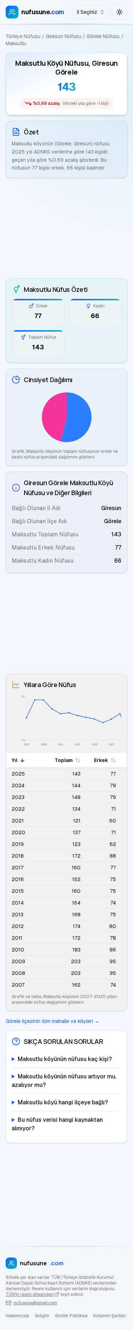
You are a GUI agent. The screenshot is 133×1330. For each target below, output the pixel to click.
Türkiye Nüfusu (23, 36)
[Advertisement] (66, 228)
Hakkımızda (17, 1316)
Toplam (64, 760)
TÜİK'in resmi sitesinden (30, 1294)
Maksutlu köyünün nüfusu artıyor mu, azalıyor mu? (64, 1081)
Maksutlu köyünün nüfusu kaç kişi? (65, 1059)
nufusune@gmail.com (35, 1303)
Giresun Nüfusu (63, 36)
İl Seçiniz (87, 12)
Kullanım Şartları (109, 1316)
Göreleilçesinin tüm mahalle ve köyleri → (52, 1021)
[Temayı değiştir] (119, 12)
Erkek (101, 760)
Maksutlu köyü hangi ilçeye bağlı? (63, 1102)
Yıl (14, 760)
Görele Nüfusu (103, 36)
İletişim (42, 1316)
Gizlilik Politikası (71, 1316)
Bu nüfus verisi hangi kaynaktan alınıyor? (57, 1124)
